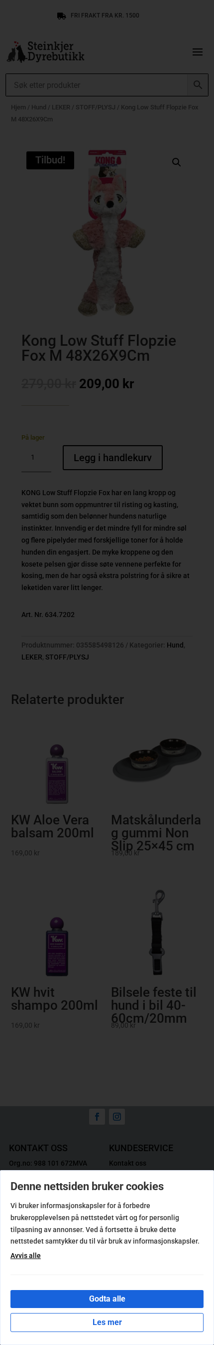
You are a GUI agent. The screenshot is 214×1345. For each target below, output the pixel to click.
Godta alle (107, 1299)
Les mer (107, 1322)
